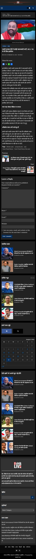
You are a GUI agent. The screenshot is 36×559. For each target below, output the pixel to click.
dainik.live (18, 557)
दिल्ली (20, 547)
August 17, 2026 (19, 302)
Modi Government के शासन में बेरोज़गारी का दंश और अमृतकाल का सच (23, 252)
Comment (5, 188)
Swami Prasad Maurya (8, 149)
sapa (25, 147)
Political (4, 46)
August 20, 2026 (19, 268)
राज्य (16, 547)
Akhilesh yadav (10, 147)
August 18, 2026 (19, 290)
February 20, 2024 (12, 54)
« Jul (3, 366)
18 (8, 356)
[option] (18, 288)
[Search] (33, 8)
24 (4, 360)
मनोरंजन (28, 547)
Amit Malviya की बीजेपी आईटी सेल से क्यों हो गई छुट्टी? (24, 299)
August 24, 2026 (19, 255)
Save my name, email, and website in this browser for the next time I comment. (16, 231)
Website (4, 224)
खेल (24, 547)
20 (18, 356)
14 (22, 353)
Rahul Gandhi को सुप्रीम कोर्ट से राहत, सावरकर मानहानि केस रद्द (23, 313)
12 (13, 353)
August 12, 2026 (19, 449)
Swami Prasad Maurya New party (22, 149)
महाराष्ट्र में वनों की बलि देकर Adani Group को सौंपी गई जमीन (23, 447)
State (9, 46)
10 (4, 353)
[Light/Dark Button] (28, 8)
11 (8, 353)
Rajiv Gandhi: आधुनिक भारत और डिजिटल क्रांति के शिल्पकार (23, 265)
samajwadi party (19, 147)
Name (4, 211)
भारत (9, 547)
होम (6, 547)
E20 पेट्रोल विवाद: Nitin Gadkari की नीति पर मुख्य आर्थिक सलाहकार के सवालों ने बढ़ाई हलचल (24, 286)
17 (4, 356)
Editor (5, 54)
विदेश (13, 547)
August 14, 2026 (19, 315)
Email (4, 217)
